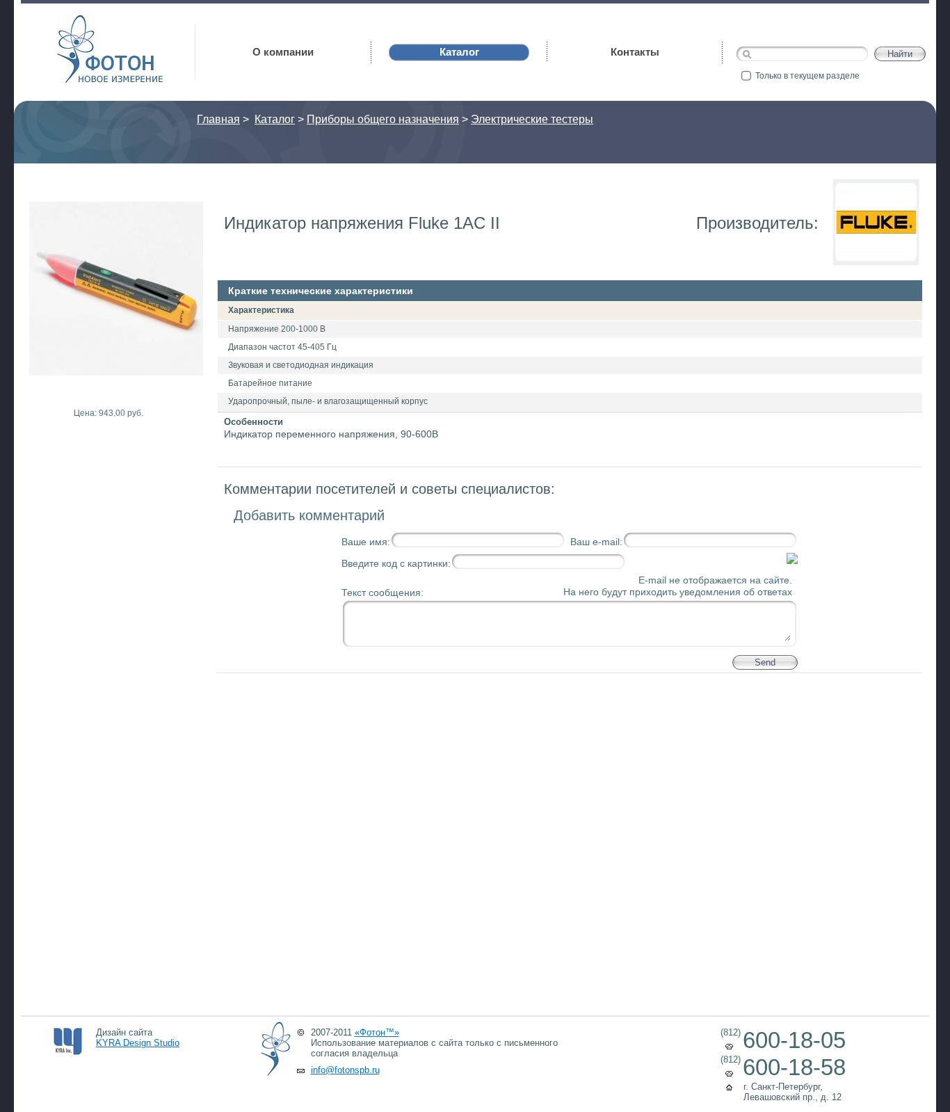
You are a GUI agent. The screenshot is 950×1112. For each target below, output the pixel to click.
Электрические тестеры (532, 119)
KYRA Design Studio (137, 1043)
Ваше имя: (365, 541)
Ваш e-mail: (596, 541)
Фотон (76, 21)
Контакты (635, 52)
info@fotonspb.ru (345, 1070)
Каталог (275, 119)
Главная (218, 119)
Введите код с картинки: (396, 563)
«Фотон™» (377, 1032)
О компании (283, 52)
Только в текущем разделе (807, 76)
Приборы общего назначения (383, 119)
